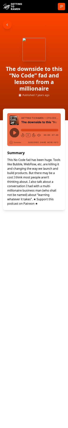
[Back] (7, 24)
